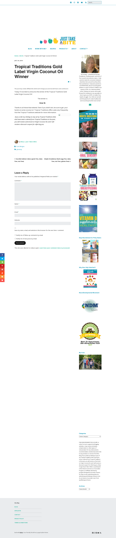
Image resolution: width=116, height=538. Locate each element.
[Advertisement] (58, 22)
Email (16, 212)
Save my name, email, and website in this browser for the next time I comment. (39, 230)
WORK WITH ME (40, 49)
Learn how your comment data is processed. (54, 248)
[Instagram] (74, 2)
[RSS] (86, 2)
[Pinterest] (78, 2)
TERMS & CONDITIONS (21, 522)
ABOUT (74, 49)
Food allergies (20, 146)
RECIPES (53, 49)
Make (21, 532)
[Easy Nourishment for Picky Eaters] (90, 251)
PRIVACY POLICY (19, 518)
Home (16, 56)
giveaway (19, 149)
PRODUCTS (63, 49)
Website (17, 220)
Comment (18, 181)
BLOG (30, 49)
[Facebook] (71, 2)
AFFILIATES (17, 511)
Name (16, 204)
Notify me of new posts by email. (26, 239)
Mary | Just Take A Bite (29, 142)
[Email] (82, 2)
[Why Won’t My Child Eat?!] (90, 278)
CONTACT (83, 49)
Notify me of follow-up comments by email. (29, 235)
